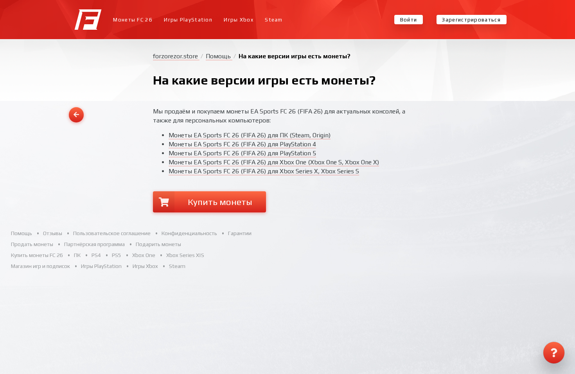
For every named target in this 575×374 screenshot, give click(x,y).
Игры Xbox (238, 20)
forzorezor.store (176, 56)
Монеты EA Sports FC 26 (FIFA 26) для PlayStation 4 (242, 144)
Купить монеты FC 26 (37, 255)
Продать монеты (32, 244)
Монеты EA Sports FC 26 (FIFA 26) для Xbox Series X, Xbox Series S (264, 171)
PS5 (116, 255)
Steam (274, 20)
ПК (77, 255)
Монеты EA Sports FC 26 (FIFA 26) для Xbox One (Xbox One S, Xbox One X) (274, 162)
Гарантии (240, 233)
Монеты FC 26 (133, 20)
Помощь (219, 56)
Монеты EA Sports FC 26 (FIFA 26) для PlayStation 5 (242, 153)
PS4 (96, 255)
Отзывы (52, 233)
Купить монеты (220, 201)
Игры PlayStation (188, 20)
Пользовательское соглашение (112, 233)
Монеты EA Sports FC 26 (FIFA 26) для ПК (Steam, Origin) (250, 135)
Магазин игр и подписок (40, 266)
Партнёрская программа (94, 244)
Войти (408, 20)
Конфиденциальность (189, 233)
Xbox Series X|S (185, 255)
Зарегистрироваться (471, 20)
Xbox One (143, 255)
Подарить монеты (158, 244)
